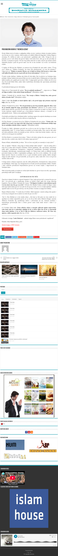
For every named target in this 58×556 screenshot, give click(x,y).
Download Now (7, 229)
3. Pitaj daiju (11, 320)
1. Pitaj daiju (11, 333)
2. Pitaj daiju (11, 326)
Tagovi (20, 299)
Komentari (14, 299)
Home (2, 16)
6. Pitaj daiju (11, 302)
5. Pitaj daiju (11, 308)
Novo (3, 299)
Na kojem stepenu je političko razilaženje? (18, 339)
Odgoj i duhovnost (18, 16)
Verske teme (10, 16)
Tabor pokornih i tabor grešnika (10, 276)
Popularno (8, 299)
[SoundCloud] (32, 432)
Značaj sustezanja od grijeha (27, 276)
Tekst (6, 16)
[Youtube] (29, 432)
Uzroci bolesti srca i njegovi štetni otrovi (11, 258)
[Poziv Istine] (29, 4)
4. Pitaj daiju (11, 314)
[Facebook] (26, 432)
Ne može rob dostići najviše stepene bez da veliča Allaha (48, 258)
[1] (2, 207)
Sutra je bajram (43, 277)
